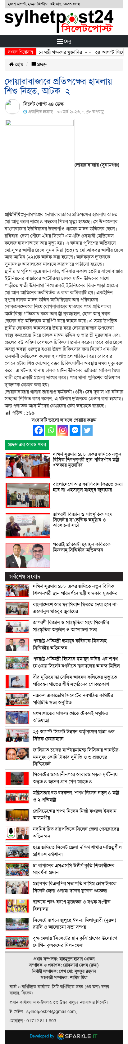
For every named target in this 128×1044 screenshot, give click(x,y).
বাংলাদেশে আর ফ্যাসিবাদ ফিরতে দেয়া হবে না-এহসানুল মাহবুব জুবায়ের (88, 487)
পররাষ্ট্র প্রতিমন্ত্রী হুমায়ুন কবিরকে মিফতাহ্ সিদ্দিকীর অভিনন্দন (82, 547)
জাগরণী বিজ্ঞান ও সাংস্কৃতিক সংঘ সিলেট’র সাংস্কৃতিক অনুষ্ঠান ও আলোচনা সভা (82, 519)
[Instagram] (62, 430)
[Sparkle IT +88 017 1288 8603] (77, 1036)
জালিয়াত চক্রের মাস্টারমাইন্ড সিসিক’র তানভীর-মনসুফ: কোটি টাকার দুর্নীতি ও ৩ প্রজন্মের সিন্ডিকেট (76, 757)
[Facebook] (38, 430)
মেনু (67, 41)
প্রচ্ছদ (41, 64)
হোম (18, 64)
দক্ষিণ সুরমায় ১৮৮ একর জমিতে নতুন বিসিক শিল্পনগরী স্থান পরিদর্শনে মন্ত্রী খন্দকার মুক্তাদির (87, 459)
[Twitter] (87, 430)
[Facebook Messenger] (75, 430)
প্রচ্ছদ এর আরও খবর (27, 445)
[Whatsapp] (50, 430)
